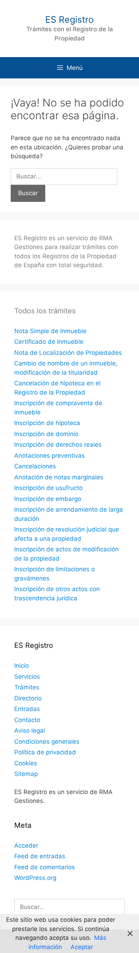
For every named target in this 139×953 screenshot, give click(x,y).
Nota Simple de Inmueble (50, 331)
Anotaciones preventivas (49, 455)
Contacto (27, 719)
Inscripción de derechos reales (58, 444)
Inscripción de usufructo (48, 487)
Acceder (26, 845)
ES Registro (69, 19)
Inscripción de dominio (46, 433)
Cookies (25, 763)
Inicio (21, 665)
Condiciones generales (46, 741)
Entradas (27, 708)
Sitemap (26, 773)
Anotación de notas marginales (58, 477)
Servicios (27, 676)
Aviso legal (29, 730)
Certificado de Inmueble (48, 341)
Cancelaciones (35, 466)
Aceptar (82, 947)
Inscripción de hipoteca (47, 422)
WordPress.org (35, 877)
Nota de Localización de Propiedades (68, 352)
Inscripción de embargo (47, 498)
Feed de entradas (39, 856)
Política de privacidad (45, 752)
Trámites (26, 687)
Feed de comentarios (44, 867)
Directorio (28, 698)
